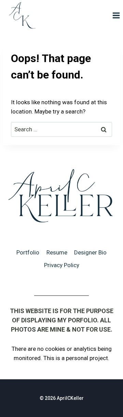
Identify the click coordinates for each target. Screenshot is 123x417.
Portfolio (27, 252)
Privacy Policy (61, 265)
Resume (56, 252)
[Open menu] (116, 15)
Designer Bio (90, 252)
